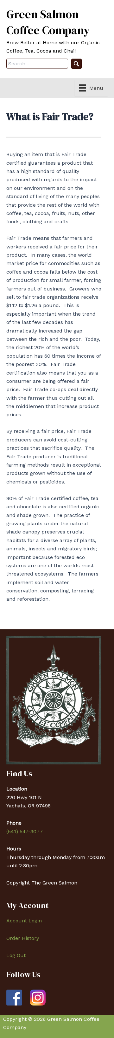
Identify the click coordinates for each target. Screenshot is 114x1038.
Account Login (24, 921)
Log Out (16, 955)
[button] (76, 64)
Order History (22, 938)
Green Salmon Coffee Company (48, 22)
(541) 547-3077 (24, 831)
